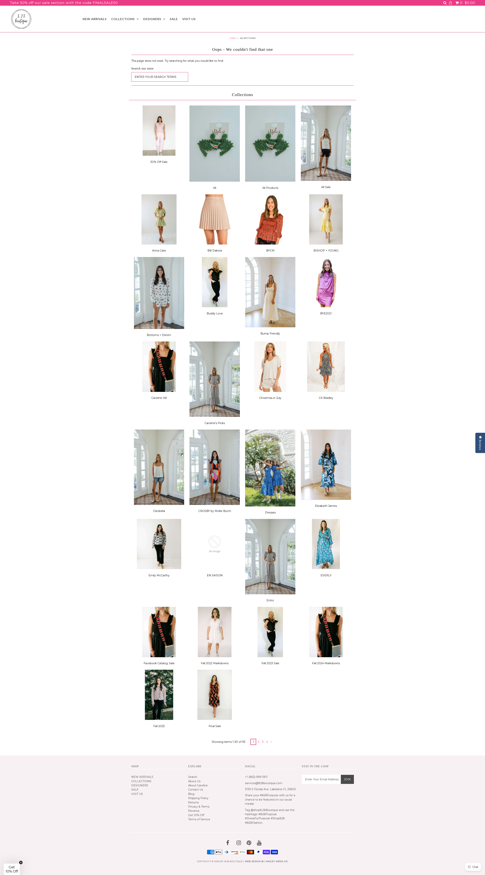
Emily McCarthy (159, 575)
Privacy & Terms (198, 806)
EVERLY (326, 575)
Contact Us (195, 789)
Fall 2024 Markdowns (326, 663)
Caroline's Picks (215, 423)
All (214, 188)
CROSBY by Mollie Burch (214, 511)
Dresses (270, 512)
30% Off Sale (158, 162)
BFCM (270, 250)
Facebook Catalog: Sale (159, 663)
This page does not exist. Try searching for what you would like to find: (177, 60)
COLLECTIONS (123, 19)
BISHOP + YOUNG (326, 250)
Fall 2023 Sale (270, 663)
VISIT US (189, 19)
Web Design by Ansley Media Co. (266, 861)
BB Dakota (214, 250)
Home (233, 38)
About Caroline (198, 785)
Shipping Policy (198, 798)
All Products (270, 188)
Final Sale (215, 726)
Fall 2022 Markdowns (214, 663)
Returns (193, 802)
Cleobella (159, 511)
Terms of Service (199, 819)
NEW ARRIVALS (95, 19)
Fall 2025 (159, 726)
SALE (174, 19)
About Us (194, 781)
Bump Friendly (270, 333)
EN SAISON (215, 575)
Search (192, 777)
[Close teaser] (21, 862)
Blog (191, 794)
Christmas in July (270, 398)
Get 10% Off (196, 815)
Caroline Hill (159, 398)
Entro (270, 600)
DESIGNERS (152, 19)
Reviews (193, 810)
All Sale (326, 187)
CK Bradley (326, 398)
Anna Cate (159, 250)
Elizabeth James (326, 506)
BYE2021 (326, 313)
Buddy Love (215, 313)
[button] (12, 869)
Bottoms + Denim (159, 335)
